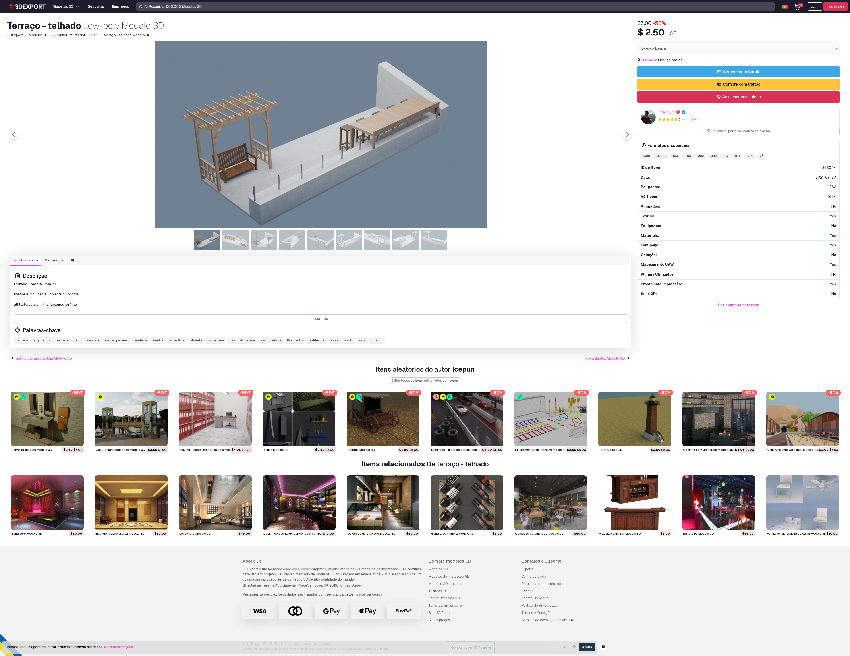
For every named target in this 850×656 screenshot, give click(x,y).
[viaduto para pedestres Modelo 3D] (131, 419)
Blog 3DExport (440, 612)
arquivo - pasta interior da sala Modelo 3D (209, 450)
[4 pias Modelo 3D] (299, 419)
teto (77, 340)
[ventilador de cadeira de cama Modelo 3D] (802, 502)
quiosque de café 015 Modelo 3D (371, 534)
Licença (527, 591)
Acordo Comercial (535, 598)
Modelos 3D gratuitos (445, 583)
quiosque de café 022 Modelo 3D (539, 534)
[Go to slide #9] (434, 240)
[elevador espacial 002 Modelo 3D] (131, 502)
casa (335, 340)
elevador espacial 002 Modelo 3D (120, 534)
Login (815, 6)
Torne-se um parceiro (445, 605)
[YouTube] (603, 647)
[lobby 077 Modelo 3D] (215, 502)
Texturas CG (438, 591)
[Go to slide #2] (235, 240)
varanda (92, 340)
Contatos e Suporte (541, 561)
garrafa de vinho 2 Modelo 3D (452, 534)
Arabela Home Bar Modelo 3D (620, 534)
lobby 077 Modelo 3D (195, 534)
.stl (737, 156)
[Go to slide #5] (320, 240)
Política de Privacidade (539, 605)
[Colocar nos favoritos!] (77, 440)
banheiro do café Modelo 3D (32, 450)
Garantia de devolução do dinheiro (547, 620)
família (158, 340)
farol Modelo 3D (610, 450)
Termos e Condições (537, 612)
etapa (276, 340)
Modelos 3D (438, 569)
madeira (140, 340)
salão (349, 340)
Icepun (666, 112)
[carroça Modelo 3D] (383, 419)
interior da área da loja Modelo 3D (44, 358)
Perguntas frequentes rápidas (544, 583)
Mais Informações (118, 647)
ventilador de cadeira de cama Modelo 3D (796, 534)
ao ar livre (177, 340)
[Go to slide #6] (349, 240)
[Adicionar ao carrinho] (68, 440)
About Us (251, 561)
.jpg (750, 156)
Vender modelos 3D (444, 598)
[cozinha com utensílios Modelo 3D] (718, 419)
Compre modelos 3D (449, 561)
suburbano (216, 340)
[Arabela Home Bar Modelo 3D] (634, 502)
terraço (22, 340)
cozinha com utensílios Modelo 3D (708, 450)
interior (377, 340)
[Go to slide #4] (292, 240)
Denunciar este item (741, 305)
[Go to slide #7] (377, 240)
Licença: (650, 60)
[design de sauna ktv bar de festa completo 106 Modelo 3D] (299, 502)
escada (62, 340)
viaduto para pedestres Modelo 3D (120, 450)
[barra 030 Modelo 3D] (718, 502)
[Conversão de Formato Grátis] (761, 156)
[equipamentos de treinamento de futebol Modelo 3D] (550, 419)
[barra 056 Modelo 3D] (47, 502)
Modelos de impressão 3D (449, 576)
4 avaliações (688, 119)
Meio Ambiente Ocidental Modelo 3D (793, 450)
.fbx (688, 156)
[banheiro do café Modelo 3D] (47, 419)
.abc (646, 156)
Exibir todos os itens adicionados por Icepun (425, 380)
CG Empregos (439, 620)
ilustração (295, 340)
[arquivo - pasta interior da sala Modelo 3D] (215, 419)
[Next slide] (627, 134)
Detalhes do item (26, 260)
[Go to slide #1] (207, 240)
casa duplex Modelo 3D (605, 358)
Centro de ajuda (533, 576)
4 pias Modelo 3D (276, 450)
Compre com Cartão (741, 71)
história (196, 340)
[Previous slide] (14, 134)
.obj (700, 156)
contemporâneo (116, 340)
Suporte (527, 569)
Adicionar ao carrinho (741, 96)
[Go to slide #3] (264, 240)
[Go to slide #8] (405, 240)
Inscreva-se (836, 6)
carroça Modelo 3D (361, 450)
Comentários (54, 260)
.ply (725, 156)
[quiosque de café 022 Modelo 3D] (550, 502)
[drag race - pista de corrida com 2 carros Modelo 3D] (467, 419)
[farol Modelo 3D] (634, 419)
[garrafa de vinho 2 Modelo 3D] (467, 502)
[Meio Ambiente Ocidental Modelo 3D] (802, 419)
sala (362, 340)
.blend (661, 156)
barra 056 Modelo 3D (27, 534)
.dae (675, 156)
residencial (317, 340)
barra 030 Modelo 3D (698, 534)
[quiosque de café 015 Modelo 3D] (383, 502)
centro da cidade (242, 340)
